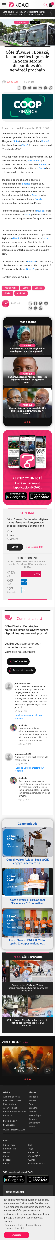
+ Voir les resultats (33, 546)
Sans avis (14, 539)
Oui (11, 531)
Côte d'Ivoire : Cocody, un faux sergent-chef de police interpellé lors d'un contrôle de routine (24, 13)
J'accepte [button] (16, 1235)
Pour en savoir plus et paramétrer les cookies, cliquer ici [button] (23, 1226)
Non (12, 535)
